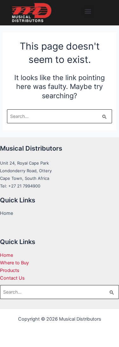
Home (6, 255)
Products (9, 270)
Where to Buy (14, 263)
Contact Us (12, 278)
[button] (88, 11)
